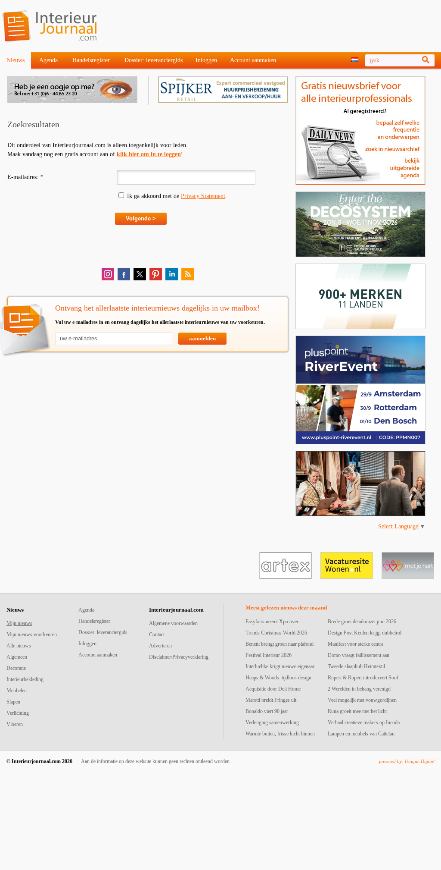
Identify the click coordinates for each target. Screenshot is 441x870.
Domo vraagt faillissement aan (358, 655)
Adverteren (160, 646)
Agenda (48, 60)
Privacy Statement (203, 196)
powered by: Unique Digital (407, 761)
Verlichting (17, 713)
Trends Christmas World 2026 (276, 633)
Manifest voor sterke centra (355, 644)
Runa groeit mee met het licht (357, 711)
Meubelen (16, 691)
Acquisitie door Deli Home (273, 689)
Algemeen (16, 657)
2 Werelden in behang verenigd (359, 689)
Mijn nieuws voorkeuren (31, 634)
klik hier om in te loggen (149, 154)
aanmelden (202, 338)
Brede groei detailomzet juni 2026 (362, 622)
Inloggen (206, 60)
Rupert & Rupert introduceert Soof (363, 678)
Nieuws (15, 60)
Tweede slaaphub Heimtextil (356, 666)
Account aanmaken (253, 60)
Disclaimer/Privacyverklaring (178, 657)
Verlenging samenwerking (272, 722)
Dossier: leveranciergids (153, 60)
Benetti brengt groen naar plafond (279, 644)
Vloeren (14, 724)
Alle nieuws (18, 646)
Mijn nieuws (19, 623)
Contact (157, 634)
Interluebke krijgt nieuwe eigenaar (279, 666)
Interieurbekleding (24, 679)
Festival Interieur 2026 (268, 655)
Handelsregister (91, 60)
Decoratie (16, 668)
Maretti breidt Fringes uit (270, 700)
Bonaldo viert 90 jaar (266, 711)
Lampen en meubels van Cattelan (361, 734)
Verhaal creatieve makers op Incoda (364, 722)
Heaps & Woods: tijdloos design (278, 678)
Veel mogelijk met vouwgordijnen (362, 700)
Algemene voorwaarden (173, 623)
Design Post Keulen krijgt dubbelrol (364, 633)
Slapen (13, 702)
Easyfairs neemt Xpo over (271, 622)
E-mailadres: (25, 177)
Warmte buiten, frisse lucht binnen (280, 734)
